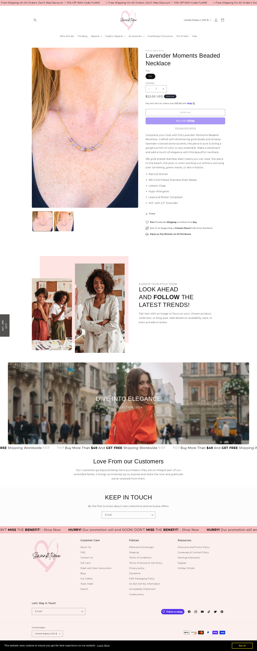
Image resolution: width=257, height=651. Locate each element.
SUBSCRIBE (149, 334)
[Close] (167, 303)
